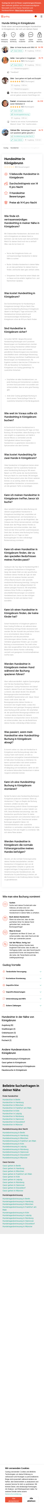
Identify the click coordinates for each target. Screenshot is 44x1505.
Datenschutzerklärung (13, 1494)
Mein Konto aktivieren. (24, 10)
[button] (22, 971)
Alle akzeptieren (13, 1499)
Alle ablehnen (31, 1499)
